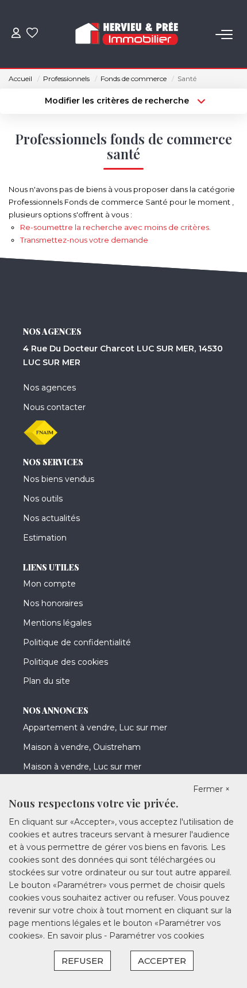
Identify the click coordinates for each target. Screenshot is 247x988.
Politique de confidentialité (77, 642)
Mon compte (49, 584)
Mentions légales (57, 623)
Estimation (45, 538)
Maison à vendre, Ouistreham (82, 747)
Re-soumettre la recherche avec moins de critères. (115, 227)
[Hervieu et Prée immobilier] (127, 34)
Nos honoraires (53, 603)
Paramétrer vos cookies (156, 935)
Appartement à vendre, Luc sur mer (95, 727)
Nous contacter (54, 407)
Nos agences (49, 387)
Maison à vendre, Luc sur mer (82, 766)
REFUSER (82, 960)
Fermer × (211, 789)
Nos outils (43, 498)
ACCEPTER (162, 960)
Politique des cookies (65, 662)
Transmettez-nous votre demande (84, 239)
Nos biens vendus (58, 479)
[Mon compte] (16, 34)
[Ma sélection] (32, 34)
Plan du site (46, 681)
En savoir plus (75, 935)
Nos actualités (51, 518)
